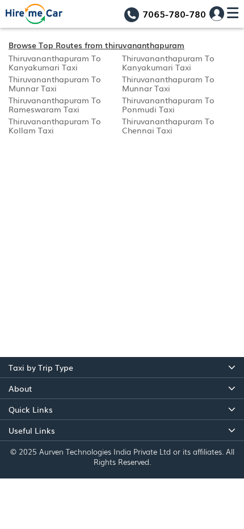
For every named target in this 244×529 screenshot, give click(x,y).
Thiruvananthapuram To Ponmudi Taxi (168, 104)
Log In (216, 13)
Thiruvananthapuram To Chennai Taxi (168, 125)
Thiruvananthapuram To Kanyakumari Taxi (55, 62)
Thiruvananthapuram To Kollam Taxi (55, 125)
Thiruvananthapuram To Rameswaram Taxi (55, 104)
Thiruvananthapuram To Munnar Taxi (55, 83)
